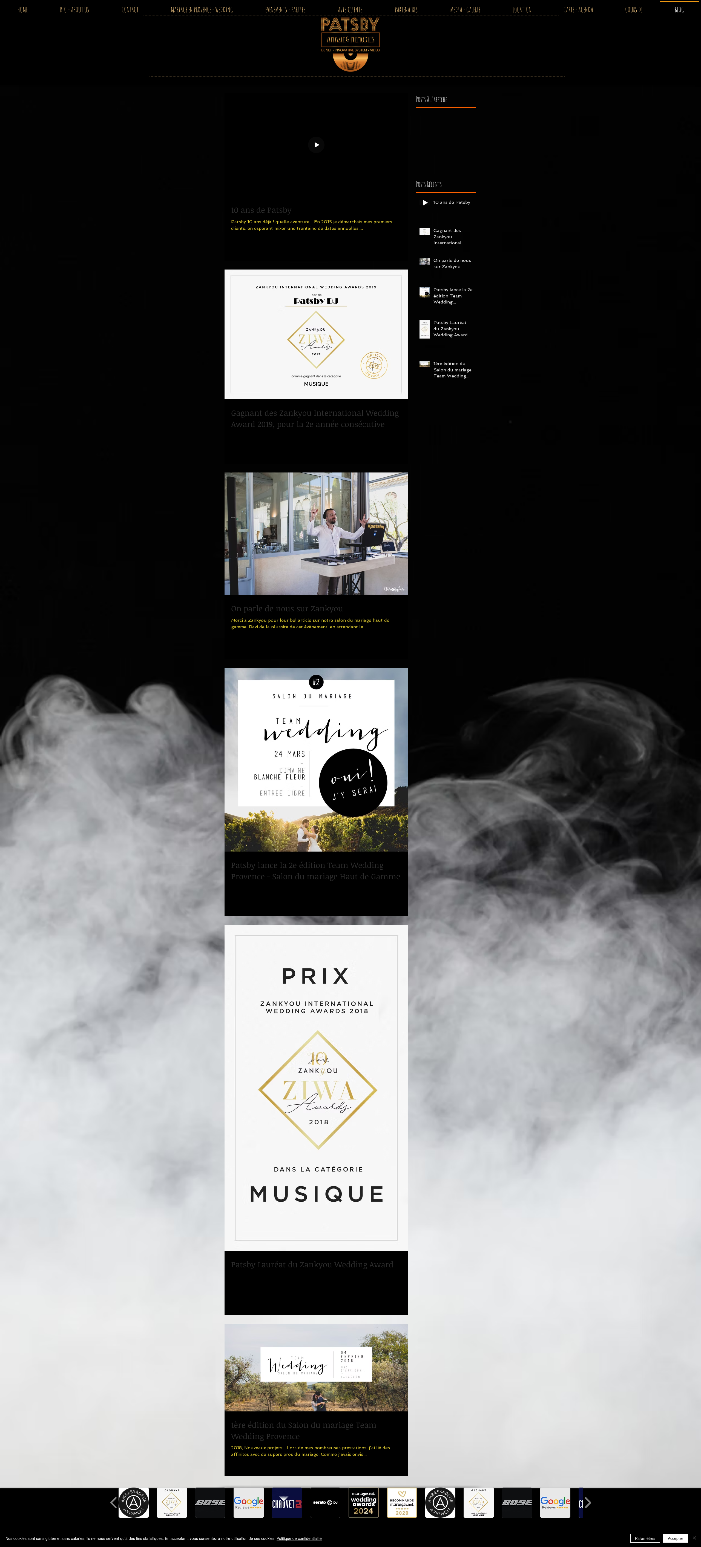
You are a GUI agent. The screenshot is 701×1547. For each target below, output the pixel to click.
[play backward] (114, 1503)
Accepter (675, 1538)
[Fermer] (694, 1538)
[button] (134, 1503)
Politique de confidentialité (299, 1538)
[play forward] (588, 1503)
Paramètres (645, 1538)
